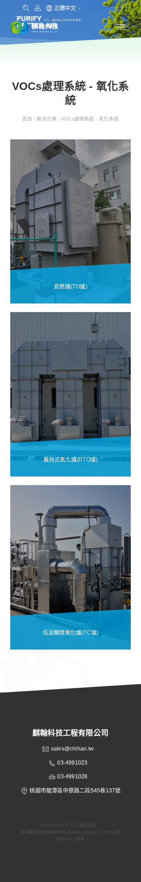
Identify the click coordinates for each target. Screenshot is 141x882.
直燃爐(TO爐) (70, 286)
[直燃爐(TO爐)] (70, 221)
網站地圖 (87, 825)
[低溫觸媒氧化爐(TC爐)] (70, 567)
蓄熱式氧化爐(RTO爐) (70, 459)
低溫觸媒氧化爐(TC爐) (70, 632)
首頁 (28, 119)
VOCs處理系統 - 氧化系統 (89, 119)
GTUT (70, 825)
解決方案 (46, 119)
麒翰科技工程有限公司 (70, 733)
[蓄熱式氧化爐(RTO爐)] (70, 394)
